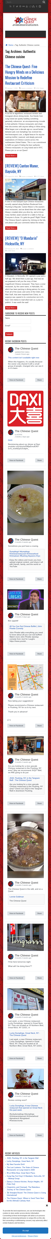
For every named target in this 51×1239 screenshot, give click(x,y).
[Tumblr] (36, 6)
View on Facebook (16, 380)
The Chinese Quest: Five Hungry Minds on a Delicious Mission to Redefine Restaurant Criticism (24, 75)
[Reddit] (30, 6)
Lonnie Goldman (17, 897)
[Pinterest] (20, 6)
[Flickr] (23, 6)
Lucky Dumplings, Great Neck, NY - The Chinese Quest (25, 1034)
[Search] (44, 2)
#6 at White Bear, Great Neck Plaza (21, 1173)
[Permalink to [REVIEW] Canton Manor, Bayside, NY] (25, 200)
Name (7, 318)
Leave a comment (26, 88)
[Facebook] (13, 6)
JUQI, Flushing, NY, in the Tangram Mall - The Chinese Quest (25, 779)
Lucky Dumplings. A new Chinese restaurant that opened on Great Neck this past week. (26, 1108)
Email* (7, 326)
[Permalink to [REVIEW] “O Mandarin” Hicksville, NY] (25, 274)
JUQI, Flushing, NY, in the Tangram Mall (22, 1158)
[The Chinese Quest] (25, 24)
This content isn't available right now (23, 358)
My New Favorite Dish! (16, 1164)
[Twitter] (17, 6)
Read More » (11, 156)
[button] (47, 1205)
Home (10, 45)
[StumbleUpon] (33, 6)
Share (39, 380)
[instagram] (39, 6)
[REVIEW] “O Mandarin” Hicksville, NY (21, 240)
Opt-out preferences (19, 1236)
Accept (25, 1230)
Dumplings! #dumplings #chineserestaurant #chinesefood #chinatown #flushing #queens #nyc (25, 553)
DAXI (10, 440)
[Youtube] (26, 6)
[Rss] (10, 6)
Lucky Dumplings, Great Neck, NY (20, 1161)
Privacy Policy (33, 1236)
